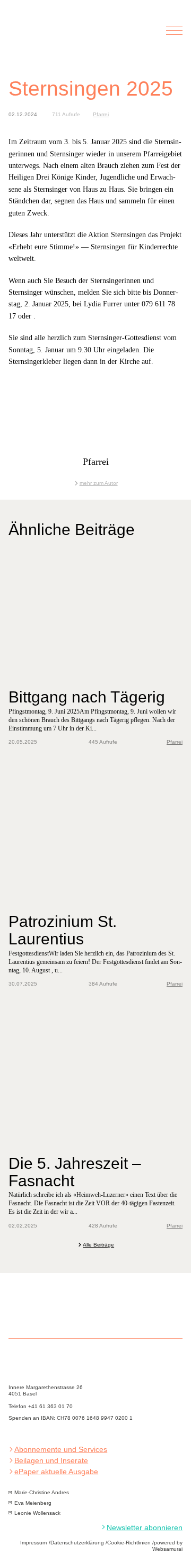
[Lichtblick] (64, 36)
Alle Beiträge (98, 1245)
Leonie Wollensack (37, 1513)
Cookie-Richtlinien (129, 1542)
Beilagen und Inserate (51, 1461)
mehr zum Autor (98, 483)
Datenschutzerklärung (77, 1542)
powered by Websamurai (167, 1546)
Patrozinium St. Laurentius (62, 930)
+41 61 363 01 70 (50, 1406)
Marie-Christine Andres (41, 1492)
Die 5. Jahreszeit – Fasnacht (74, 1171)
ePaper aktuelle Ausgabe (56, 1472)
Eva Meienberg (32, 1503)
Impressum (33, 1542)
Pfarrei (101, 114)
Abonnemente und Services (60, 1450)
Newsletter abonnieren (145, 1528)
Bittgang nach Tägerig (86, 697)
